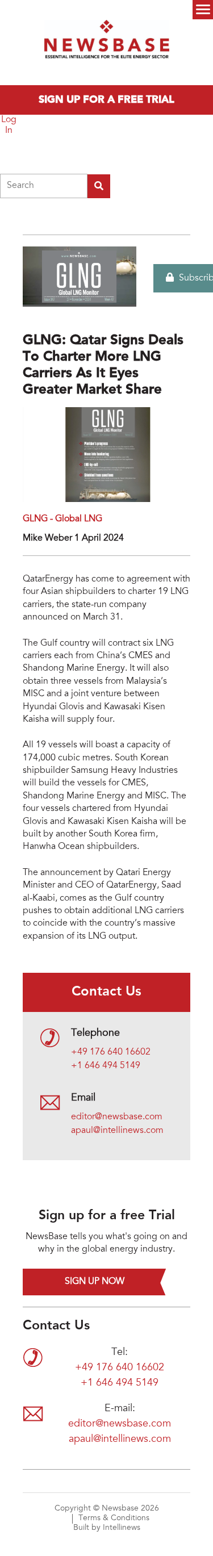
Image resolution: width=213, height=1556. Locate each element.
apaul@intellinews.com (117, 1130)
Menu (203, 9)
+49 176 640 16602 (111, 1052)
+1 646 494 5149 (105, 1065)
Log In (8, 125)
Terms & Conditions (113, 1518)
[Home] (106, 42)
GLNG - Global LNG (62, 519)
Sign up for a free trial (106, 100)
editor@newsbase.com (116, 1117)
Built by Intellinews (106, 1528)
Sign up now (94, 1281)
